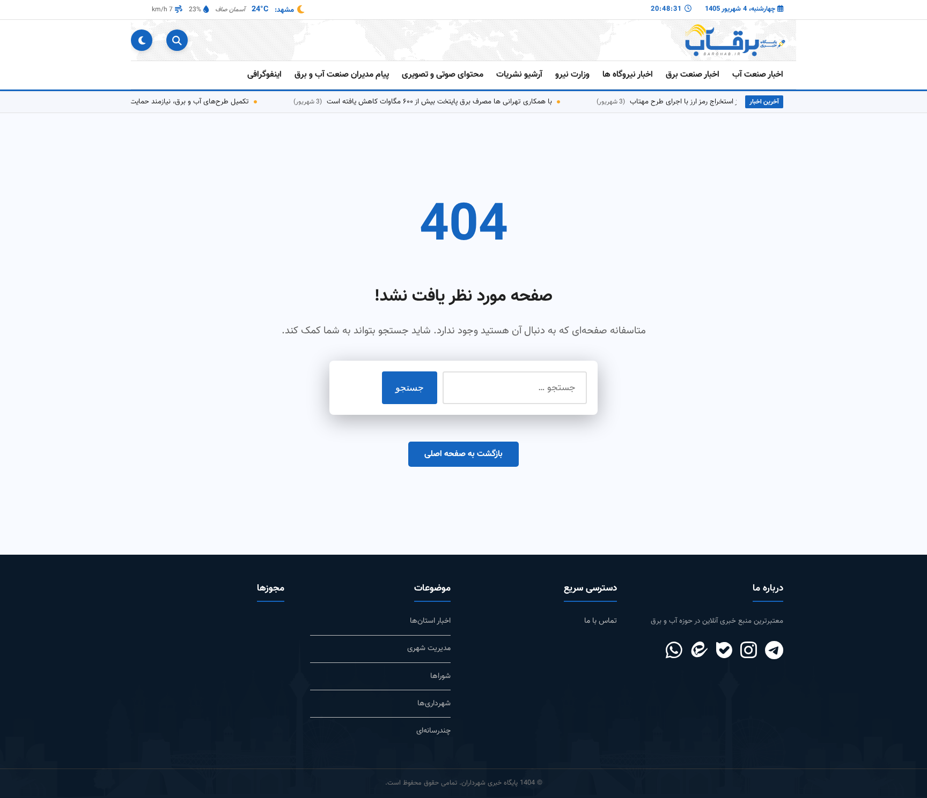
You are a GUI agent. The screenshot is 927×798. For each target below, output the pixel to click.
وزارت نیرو (572, 74)
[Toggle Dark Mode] (141, 40)
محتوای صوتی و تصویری (442, 74)
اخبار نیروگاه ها (627, 74)
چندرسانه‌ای (433, 731)
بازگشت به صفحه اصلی (463, 454)
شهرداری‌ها (434, 703)
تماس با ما (600, 621)
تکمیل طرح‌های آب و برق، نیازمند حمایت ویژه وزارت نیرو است (159, 101)
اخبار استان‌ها (430, 621)
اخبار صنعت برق (692, 74)
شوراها (440, 676)
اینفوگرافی (264, 74)
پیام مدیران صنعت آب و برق (342, 74)
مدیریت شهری (429, 648)
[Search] (177, 40)
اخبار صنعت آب (757, 74)
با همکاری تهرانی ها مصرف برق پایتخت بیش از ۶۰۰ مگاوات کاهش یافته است (438, 101)
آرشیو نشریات (519, 74)
